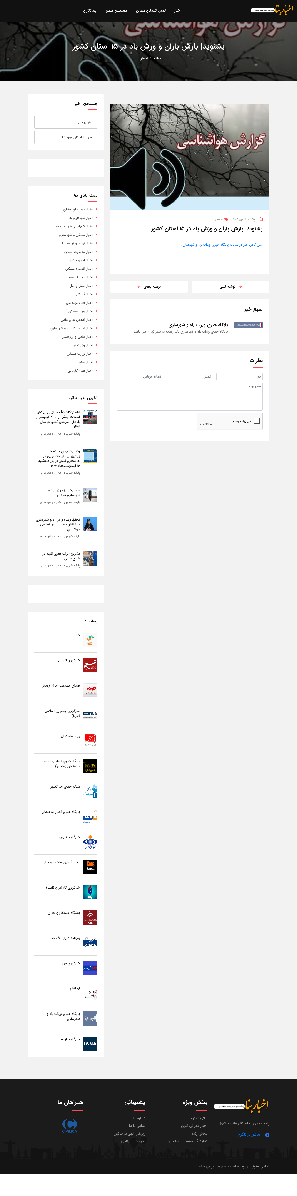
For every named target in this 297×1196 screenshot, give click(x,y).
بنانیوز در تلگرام (249, 1134)
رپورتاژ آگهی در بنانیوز (129, 1134)
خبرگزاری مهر (71, 963)
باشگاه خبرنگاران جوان (64, 912)
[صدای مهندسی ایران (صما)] (90, 690)
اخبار (144, 58)
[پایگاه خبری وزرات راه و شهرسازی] (90, 1018)
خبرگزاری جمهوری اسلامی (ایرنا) (62, 713)
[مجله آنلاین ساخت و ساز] (90, 867)
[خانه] (90, 639)
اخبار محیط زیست (80, 277)
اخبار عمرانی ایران (194, 1126)
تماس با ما (137, 1126)
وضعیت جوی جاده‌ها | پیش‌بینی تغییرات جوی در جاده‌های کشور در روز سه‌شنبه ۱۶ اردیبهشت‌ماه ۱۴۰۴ (59, 458)
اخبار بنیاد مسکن (80, 311)
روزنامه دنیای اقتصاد (65, 938)
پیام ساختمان (70, 736)
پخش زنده (199, 1134)
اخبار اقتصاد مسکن (79, 269)
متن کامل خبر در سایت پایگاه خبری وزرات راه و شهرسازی (222, 244)
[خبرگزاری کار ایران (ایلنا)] (90, 892)
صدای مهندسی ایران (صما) (61, 685)
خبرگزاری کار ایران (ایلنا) (63, 887)
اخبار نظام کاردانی (80, 370)
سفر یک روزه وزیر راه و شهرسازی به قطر (64, 492)
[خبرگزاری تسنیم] (90, 665)
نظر (218, 219)
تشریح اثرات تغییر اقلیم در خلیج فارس (61, 556)
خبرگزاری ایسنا (70, 1039)
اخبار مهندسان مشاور (78, 209)
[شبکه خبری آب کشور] (90, 791)
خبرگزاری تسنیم (69, 660)
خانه (157, 58)
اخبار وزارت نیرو (82, 345)
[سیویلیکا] (69, 1126)
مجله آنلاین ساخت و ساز (62, 862)
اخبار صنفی (85, 362)
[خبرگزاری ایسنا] (90, 1043)
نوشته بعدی (152, 286)
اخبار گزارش (84, 294)
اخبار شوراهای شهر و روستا (74, 226)
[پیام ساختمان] (90, 740)
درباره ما (139, 1118)
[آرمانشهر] (90, 993)
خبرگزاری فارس (69, 837)
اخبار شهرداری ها (80, 218)
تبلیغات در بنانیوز (133, 1141)
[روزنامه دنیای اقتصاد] (90, 942)
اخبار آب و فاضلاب (79, 260)
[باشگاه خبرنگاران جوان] (90, 917)
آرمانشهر (74, 988)
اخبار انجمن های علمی (76, 320)
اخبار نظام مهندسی (79, 303)
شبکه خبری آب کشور (65, 786)
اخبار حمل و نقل (81, 286)
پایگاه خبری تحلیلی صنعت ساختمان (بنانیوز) (60, 764)
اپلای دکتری (198, 1118)
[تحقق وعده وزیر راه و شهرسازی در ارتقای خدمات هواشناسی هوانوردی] (90, 524)
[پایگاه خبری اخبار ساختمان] (90, 816)
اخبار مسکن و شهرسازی (76, 235)
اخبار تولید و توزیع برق (77, 243)
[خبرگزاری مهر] (90, 968)
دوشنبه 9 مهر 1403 (244, 219)
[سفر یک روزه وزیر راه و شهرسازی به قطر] (90, 494)
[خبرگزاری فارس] (90, 841)
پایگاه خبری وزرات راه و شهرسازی (60, 433)
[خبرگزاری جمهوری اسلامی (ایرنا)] (90, 715)
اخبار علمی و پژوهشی (77, 336)
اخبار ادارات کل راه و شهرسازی (71, 328)
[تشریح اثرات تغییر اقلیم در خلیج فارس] (90, 558)
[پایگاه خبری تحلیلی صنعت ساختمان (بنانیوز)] (90, 766)
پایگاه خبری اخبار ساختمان (61, 812)
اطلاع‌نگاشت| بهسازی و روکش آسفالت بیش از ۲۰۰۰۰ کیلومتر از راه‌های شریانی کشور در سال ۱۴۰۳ (58, 419)
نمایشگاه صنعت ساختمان (188, 1141)
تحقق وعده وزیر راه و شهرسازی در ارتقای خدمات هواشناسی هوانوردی (58, 524)
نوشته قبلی (227, 286)
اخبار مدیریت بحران (78, 252)
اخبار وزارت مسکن (80, 353)
